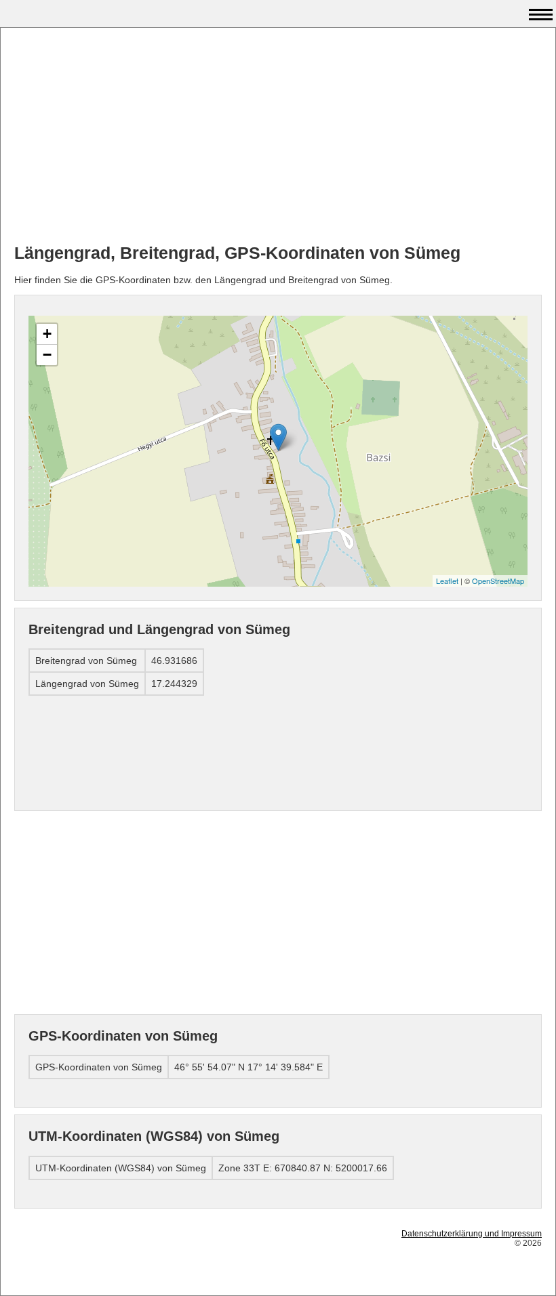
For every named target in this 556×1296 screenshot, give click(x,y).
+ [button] (47, 333)
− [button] (47, 354)
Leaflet (447, 580)
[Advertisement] (278, 136)
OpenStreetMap (498, 580)
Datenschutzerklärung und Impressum (471, 1233)
